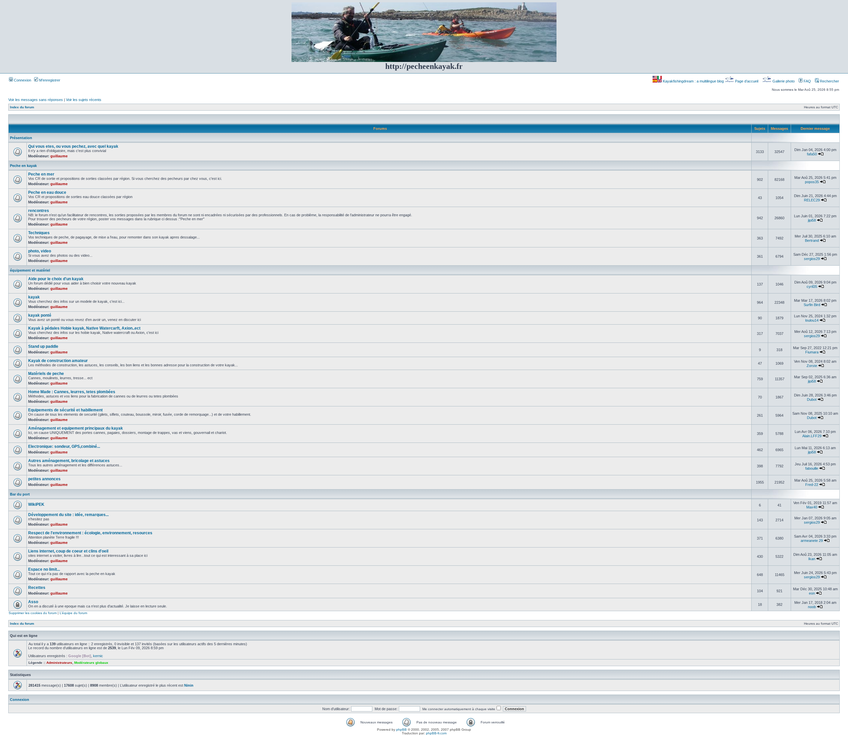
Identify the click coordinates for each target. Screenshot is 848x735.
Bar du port (20, 494)
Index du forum (22, 107)
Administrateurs (59, 662)
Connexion (22, 80)
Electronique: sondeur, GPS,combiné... (64, 446)
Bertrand (812, 240)
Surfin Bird (812, 305)
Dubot (812, 399)
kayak (34, 297)
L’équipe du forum (73, 613)
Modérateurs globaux (91, 662)
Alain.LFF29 (812, 436)
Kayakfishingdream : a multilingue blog (693, 81)
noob (812, 607)
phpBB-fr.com (436, 733)
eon (812, 593)
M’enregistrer (49, 80)
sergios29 (812, 259)
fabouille (811, 468)
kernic (98, 656)
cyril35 (812, 287)
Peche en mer (41, 174)
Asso (33, 602)
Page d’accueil (746, 81)
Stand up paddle (43, 346)
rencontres (38, 210)
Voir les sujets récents (83, 100)
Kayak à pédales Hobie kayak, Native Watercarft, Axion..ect (84, 328)
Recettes (36, 587)
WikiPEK (36, 504)
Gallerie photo (783, 81)
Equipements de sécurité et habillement (65, 410)
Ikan (811, 559)
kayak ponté (39, 315)
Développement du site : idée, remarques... (68, 514)
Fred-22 (811, 485)
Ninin (188, 685)
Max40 (811, 507)
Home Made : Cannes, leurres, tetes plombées (71, 392)
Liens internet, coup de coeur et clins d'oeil (68, 551)
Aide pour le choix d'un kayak (55, 279)
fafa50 (812, 154)
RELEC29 (812, 200)
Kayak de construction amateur (58, 360)
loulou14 (812, 320)
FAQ (807, 81)
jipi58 (812, 220)
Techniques (39, 233)
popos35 (812, 182)
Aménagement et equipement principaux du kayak (75, 428)
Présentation (21, 138)
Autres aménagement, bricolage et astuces (69, 460)
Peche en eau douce (47, 192)
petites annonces (44, 479)
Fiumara (812, 352)
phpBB (401, 729)
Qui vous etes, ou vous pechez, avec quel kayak (73, 146)
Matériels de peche (46, 373)
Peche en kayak (23, 166)
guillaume (59, 156)
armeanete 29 (812, 541)
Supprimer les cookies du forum (33, 613)
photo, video (39, 251)
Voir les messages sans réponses (35, 100)
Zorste (812, 366)
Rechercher (829, 81)
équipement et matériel (30, 270)
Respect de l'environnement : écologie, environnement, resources (90, 533)
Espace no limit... (44, 569)
